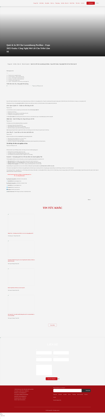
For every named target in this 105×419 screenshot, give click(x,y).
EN (97, 3)
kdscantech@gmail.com (22, 396)
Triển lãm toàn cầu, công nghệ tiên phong (14, 75)
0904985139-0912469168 (24, 394)
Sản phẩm (47, 3)
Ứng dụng (57, 3)
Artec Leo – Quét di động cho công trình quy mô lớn (16, 77)
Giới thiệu (41, 3)
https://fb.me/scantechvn (21, 399)
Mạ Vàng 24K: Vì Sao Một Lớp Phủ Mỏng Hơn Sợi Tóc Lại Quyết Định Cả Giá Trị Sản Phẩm (21, 315)
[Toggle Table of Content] (7, 73)
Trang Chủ (35, 3)
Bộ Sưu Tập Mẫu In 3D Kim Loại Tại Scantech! (16, 287)
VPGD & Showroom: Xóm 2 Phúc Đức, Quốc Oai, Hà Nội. (24, 389)
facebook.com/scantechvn (15, 189)
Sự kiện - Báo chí (64, 3)
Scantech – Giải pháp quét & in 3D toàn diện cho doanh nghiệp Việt (18, 81)
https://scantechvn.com (16, 187)
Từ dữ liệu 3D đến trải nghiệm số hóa (14, 80)
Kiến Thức (72, 3)
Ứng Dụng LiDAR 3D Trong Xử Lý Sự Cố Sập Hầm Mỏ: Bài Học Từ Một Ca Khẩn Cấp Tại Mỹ (21, 260)
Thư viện (78, 3)
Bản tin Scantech (25, 64)
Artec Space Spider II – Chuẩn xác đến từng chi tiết (16, 76)
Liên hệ (82, 3)
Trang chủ (10, 64)
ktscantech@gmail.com (17, 185)
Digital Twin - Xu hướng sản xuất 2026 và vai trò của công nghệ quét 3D (20, 233)
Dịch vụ (52, 3)
